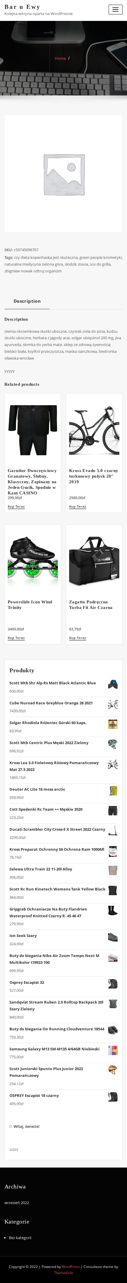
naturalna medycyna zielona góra (33, 264)
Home (60, 58)
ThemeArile (63, 1272)
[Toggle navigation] (116, 9)
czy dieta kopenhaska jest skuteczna (46, 257)
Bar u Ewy (22, 6)
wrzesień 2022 (16, 1202)
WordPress (71, 1266)
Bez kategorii (20, 1237)
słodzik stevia (76, 264)
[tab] (27, 303)
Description (27, 301)
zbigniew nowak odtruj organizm (33, 271)
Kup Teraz (16, 507)
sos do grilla (100, 264)
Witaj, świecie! (27, 1126)
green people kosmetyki (100, 257)
